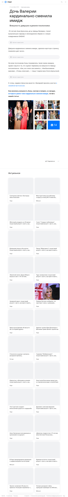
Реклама (16, 495)
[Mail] (6, 2)
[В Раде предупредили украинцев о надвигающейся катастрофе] (20, 454)
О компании (9, 495)
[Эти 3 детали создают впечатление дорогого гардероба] (20, 401)
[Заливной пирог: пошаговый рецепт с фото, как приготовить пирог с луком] (20, 295)
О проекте (26, 495)
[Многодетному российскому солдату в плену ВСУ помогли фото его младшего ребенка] (47, 190)
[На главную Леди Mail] (9, 2)
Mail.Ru (3, 495)
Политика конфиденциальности (54, 495)
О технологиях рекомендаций (38, 495)
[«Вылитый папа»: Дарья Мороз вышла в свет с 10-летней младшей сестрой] (20, 269)
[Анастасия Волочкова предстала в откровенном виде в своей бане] (47, 374)
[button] (20, 114)
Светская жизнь (25, 7)
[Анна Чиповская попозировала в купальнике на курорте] (20, 427)
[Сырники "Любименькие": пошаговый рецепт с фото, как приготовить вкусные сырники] (47, 348)
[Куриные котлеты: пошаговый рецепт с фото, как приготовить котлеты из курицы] (47, 454)
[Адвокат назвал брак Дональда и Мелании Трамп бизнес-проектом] (47, 322)
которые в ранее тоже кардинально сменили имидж (28, 93)
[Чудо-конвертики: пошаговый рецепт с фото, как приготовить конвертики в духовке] (47, 269)
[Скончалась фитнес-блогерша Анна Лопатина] (20, 190)
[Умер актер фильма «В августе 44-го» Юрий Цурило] (20, 322)
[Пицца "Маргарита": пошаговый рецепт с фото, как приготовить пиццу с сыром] (47, 243)
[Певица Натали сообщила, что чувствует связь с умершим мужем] (47, 295)
